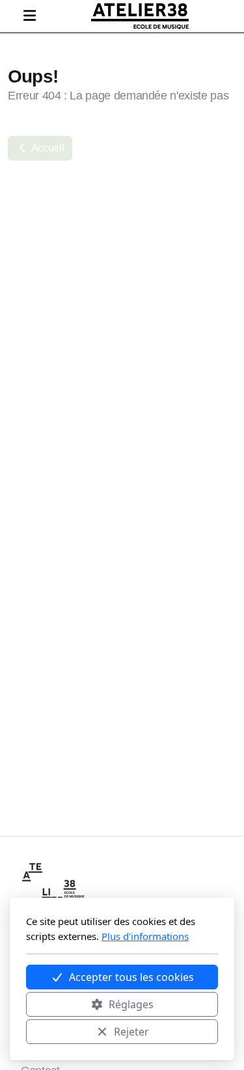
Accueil (46, 147)
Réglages (131, 1004)
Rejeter (131, 1031)
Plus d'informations (145, 936)
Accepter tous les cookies (131, 977)
